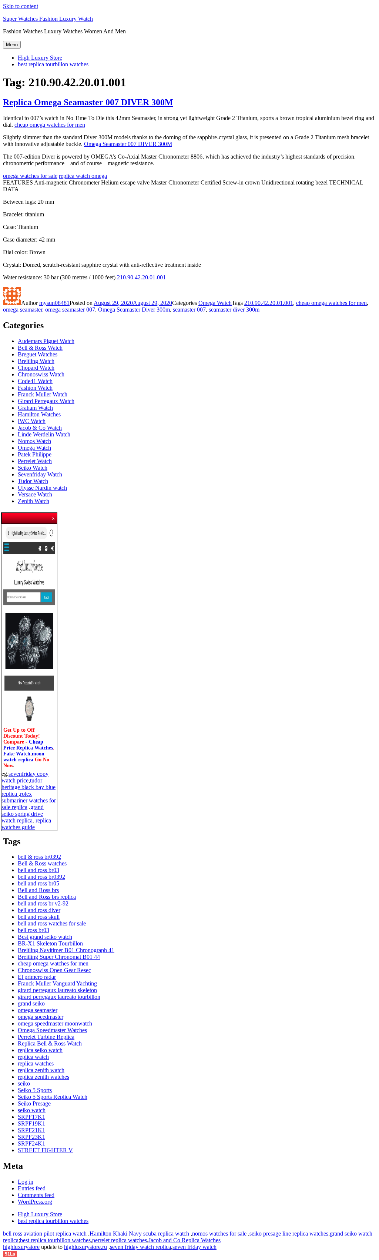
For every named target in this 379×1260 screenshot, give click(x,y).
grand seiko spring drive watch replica (22, 814)
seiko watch (32, 1110)
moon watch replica (23, 756)
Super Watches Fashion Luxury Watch (48, 19)
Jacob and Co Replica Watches (184, 1240)
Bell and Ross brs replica (47, 897)
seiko (24, 1083)
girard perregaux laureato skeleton (57, 990)
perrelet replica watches (119, 1240)
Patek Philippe (34, 454)
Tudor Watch (33, 481)
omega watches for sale (30, 176)
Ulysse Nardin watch (42, 488)
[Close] (53, 516)
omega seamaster (22, 309)
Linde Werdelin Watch (44, 434)
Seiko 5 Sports (35, 1090)
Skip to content (20, 6)
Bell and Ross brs (38, 890)
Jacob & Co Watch (40, 428)
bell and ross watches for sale (52, 923)
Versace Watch (35, 494)
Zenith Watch (33, 501)
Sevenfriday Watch (40, 474)
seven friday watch (194, 1247)
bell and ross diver (39, 910)
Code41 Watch (35, 381)
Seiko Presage (34, 1103)
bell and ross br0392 (41, 877)
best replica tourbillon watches (53, 64)
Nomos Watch (34, 441)
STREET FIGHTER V (45, 1150)
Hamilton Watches (39, 414)
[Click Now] (29, 724)
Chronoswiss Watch (41, 374)
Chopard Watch (36, 368)
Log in (25, 1181)
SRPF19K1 (31, 1123)
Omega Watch (215, 303)
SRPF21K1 (31, 1130)
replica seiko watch (40, 1050)
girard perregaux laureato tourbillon (59, 997)
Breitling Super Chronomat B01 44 (59, 957)
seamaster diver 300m (234, 309)
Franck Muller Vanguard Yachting (57, 983)
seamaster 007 (189, 309)
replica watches (36, 1063)
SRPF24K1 (31, 1143)
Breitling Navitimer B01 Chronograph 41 (66, 950)
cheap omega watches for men (49, 125)
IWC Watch (32, 421)
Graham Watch (35, 408)
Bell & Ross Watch (40, 348)
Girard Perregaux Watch (46, 401)
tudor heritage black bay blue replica (28, 787)
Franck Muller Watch (42, 394)
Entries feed (32, 1188)
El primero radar (37, 977)
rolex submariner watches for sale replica (28, 800)
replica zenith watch (41, 1070)
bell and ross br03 (38, 870)
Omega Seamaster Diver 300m (134, 309)
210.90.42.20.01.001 (141, 277)
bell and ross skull (39, 917)
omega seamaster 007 (70, 309)
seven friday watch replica (140, 1247)
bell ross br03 (33, 930)
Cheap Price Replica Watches (28, 745)
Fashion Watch (35, 388)
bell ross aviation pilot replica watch (45, 1233)
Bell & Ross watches (42, 863)
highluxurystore (21, 1247)
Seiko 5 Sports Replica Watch (52, 1097)
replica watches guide (26, 823)
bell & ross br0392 (39, 857)
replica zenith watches (43, 1077)
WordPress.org (35, 1202)
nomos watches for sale (220, 1233)
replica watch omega (83, 176)
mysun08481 (54, 303)
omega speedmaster (40, 1017)
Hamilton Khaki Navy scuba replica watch (139, 1233)
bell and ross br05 (38, 883)
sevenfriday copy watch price (24, 777)
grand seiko (31, 1003)
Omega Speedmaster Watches (52, 1030)
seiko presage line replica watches (288, 1233)
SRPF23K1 (31, 1137)
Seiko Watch (32, 468)
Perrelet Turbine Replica (46, 1037)
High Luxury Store (40, 57)
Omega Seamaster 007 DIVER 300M (128, 144)
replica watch (33, 1057)
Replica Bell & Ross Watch (50, 1043)
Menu (12, 44)
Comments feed (36, 1195)
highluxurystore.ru (85, 1247)
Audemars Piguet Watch (46, 341)
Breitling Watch (36, 361)
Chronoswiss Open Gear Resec (54, 970)
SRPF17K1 (31, 1117)
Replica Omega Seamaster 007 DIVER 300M (88, 102)
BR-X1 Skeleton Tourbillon (50, 943)
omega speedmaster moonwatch (55, 1023)
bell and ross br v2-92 (43, 903)
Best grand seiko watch (45, 937)
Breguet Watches (37, 354)
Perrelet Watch (35, 461)
